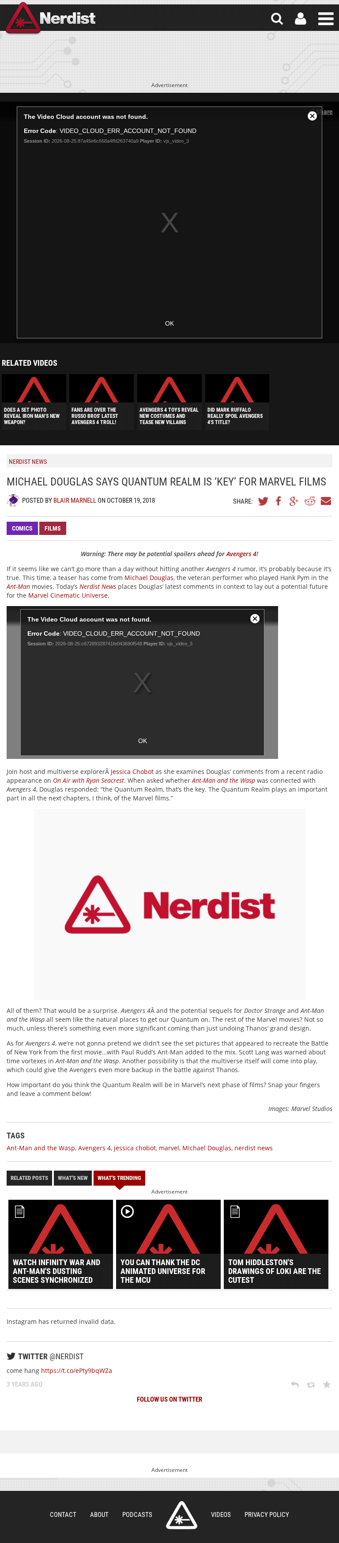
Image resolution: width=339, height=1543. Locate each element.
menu (326, 18)
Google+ (294, 501)
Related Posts (29, 1178)
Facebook (279, 501)
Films (53, 528)
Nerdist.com (181, 1515)
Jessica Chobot (132, 771)
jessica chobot (135, 1148)
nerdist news (253, 1148)
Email (325, 501)
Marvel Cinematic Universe (68, 595)
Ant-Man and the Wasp (41, 1148)
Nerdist (49, 19)
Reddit (310, 501)
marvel (169, 1148)
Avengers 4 (94, 1148)
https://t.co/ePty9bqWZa (76, 1370)
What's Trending (119, 1178)
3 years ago (24, 1384)
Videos (221, 1515)
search (277, 18)
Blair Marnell (74, 500)
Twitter (263, 501)
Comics (22, 528)
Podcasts (137, 1515)
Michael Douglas (148, 577)
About (99, 1515)
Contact (63, 1515)
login (300, 18)
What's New (73, 1178)
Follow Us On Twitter (169, 1399)
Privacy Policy (267, 1515)
